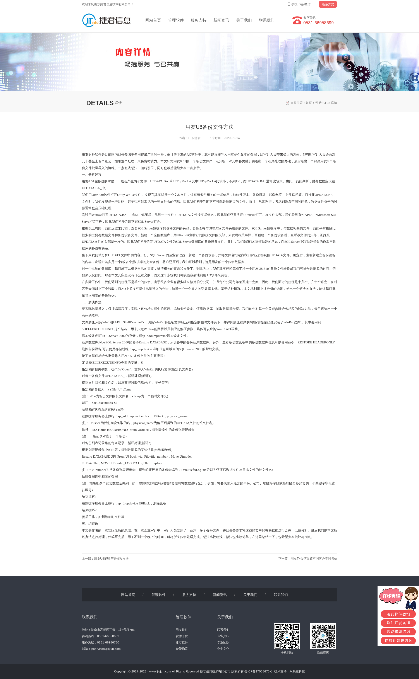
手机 (294, 4)
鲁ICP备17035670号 (258, 671)
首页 (309, 103)
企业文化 (223, 648)
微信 (307, 4)
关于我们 (244, 20)
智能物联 (182, 648)
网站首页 (153, 20)
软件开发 (182, 636)
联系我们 (267, 20)
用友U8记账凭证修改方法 (111, 558)
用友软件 (182, 629)
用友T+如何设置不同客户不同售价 (314, 558)
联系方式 (328, 4)
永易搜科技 (297, 671)
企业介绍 (223, 636)
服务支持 (198, 20)
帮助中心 (321, 103)
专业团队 (223, 642)
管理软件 (176, 20)
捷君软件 (182, 642)
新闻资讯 (221, 20)
